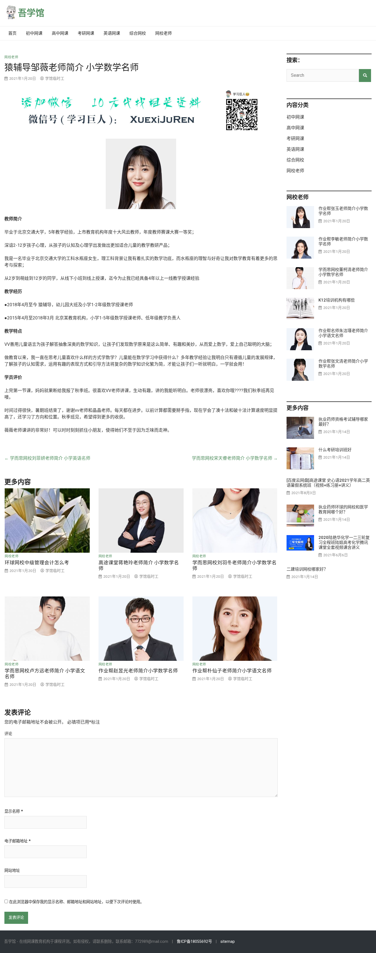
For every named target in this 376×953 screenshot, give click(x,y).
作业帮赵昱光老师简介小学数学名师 (138, 670)
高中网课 (60, 33)
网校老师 (163, 33)
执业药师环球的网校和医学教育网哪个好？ (343, 509)
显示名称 (13, 812)
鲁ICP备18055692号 (194, 941)
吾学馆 (31, 13)
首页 (12, 33)
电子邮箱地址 (17, 841)
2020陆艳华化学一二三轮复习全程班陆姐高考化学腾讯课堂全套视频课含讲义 (344, 542)
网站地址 (12, 871)
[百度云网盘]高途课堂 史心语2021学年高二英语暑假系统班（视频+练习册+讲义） (328, 483)
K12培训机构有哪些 (336, 300)
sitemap (227, 941)
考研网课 (86, 33)
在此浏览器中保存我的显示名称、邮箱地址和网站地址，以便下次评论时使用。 (76, 902)
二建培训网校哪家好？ (307, 569)
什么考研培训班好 (335, 449)
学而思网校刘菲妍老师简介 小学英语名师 (47, 458)
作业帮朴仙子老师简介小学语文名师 (232, 670)
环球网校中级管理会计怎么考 (37, 562)
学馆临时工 (54, 78)
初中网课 (34, 33)
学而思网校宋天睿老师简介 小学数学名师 (235, 458)
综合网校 (137, 33)
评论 (8, 734)
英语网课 (111, 33)
